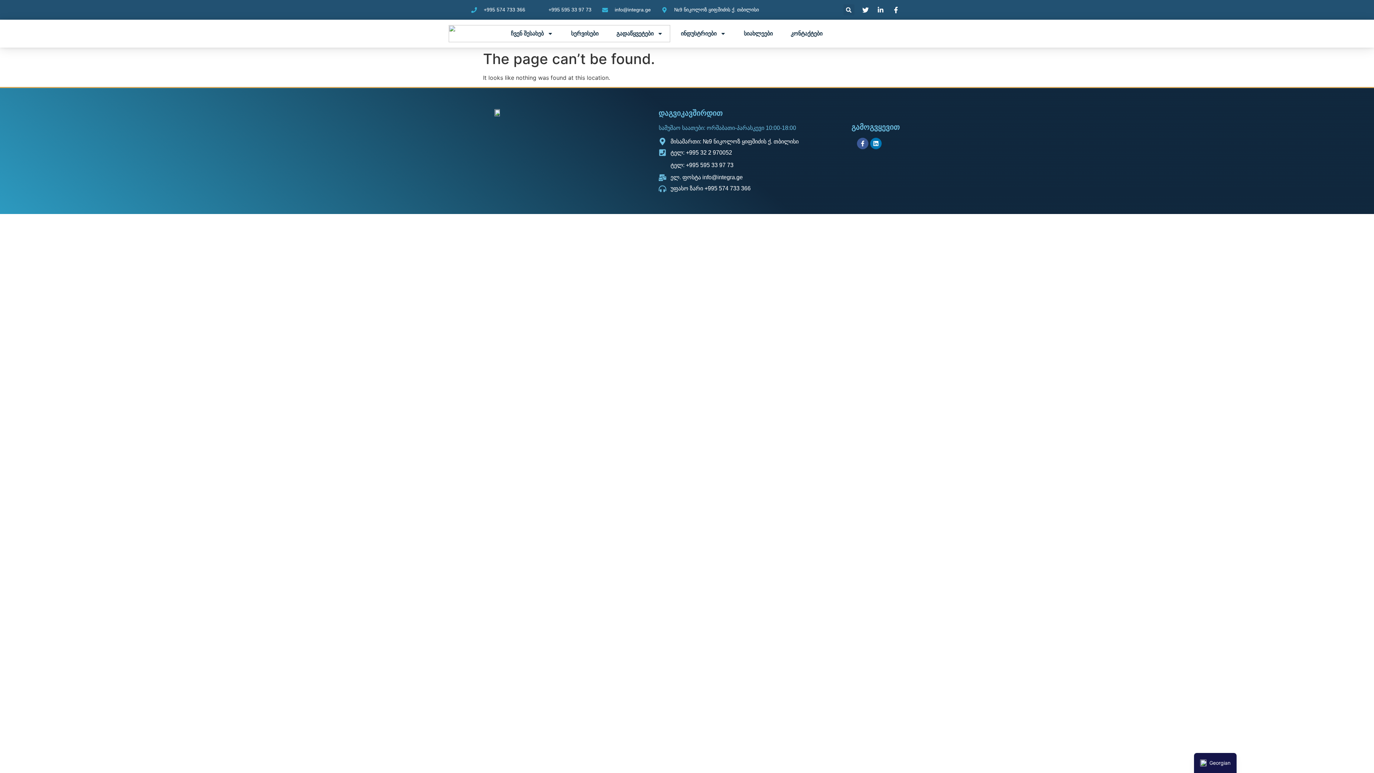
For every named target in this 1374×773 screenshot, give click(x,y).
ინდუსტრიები (699, 33)
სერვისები (585, 33)
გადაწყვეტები (635, 33)
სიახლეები (758, 33)
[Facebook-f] (862, 143)
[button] (848, 9)
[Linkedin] (876, 143)
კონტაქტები (807, 33)
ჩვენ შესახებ (527, 33)
